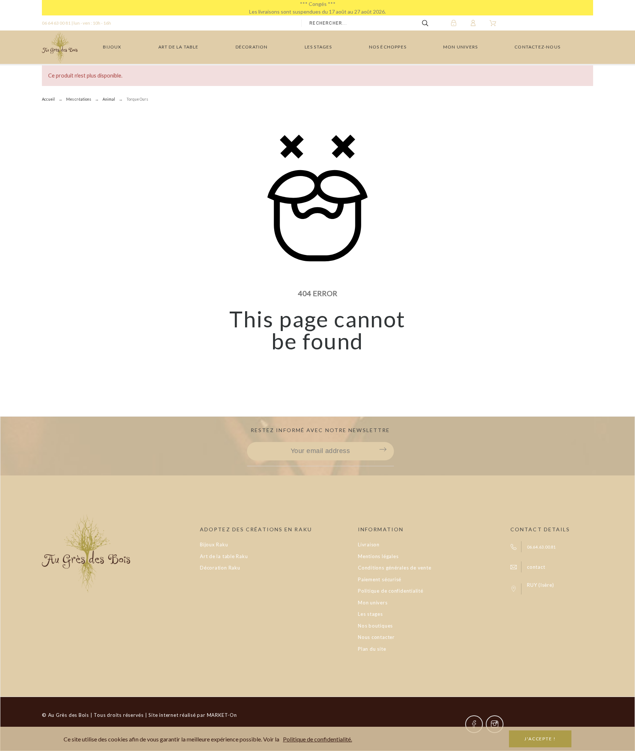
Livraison (369, 544)
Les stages (370, 614)
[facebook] (474, 724)
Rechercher (430, 23)
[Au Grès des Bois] (60, 47)
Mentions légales (378, 556)
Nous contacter (376, 637)
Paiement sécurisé (379, 579)
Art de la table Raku (224, 556)
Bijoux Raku (214, 544)
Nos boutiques (375, 626)
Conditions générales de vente (394, 568)
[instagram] (494, 724)
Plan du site (372, 649)
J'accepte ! (540, 738)
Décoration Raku (220, 568)
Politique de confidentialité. (317, 739)
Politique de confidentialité (390, 591)
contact (536, 567)
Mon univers (373, 603)
